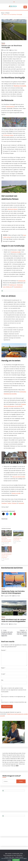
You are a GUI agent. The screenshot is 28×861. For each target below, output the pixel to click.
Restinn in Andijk (16, 493)
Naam (3, 668)
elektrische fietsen (12, 209)
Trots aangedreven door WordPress (13, 855)
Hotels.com (9, 287)
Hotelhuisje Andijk (16, 252)
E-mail (3, 674)
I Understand (16, 859)
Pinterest (14, 503)
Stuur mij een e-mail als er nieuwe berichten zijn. (14, 702)
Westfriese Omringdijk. (20, 85)
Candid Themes (19, 857)
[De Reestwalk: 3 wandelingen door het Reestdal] (18, 533)
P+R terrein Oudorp (8, 135)
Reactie (3, 650)
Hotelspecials (21, 280)
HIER (17, 765)
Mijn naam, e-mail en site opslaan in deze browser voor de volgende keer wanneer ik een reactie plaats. (13, 689)
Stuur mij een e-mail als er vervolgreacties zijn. (13, 696)
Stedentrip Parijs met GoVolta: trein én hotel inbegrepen (13, 592)
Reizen (3, 43)
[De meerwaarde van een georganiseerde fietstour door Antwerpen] (6, 549)
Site (2, 680)
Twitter (9, 503)
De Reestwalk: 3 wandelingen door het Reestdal (17, 538)
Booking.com (12, 285)
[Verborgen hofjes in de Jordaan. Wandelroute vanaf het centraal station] (6, 533)
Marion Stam (14, 50)
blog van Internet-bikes (19, 476)
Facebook (4, 503)
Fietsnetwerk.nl (10, 106)
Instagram (21, 503)
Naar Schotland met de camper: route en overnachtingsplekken (13, 620)
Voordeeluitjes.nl (18, 287)
